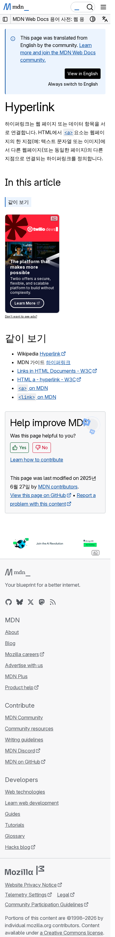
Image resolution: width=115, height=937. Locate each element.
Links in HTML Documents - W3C (54, 371)
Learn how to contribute (36, 460)
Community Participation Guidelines (44, 904)
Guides (12, 814)
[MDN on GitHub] (8, 602)
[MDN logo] (17, 572)
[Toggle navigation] (103, 7)
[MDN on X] (30, 602)
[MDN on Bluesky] (19, 602)
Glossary (15, 836)
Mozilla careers (22, 654)
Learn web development (32, 803)
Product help (19, 687)
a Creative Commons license (71, 933)
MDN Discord (20, 751)
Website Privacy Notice (31, 885)
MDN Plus (16, 676)
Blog (10, 643)
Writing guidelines (24, 740)
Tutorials (14, 825)
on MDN (33, 388)
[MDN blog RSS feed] (52, 602)
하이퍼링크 (58, 362)
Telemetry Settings (26, 895)
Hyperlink (50, 354)
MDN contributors (58, 487)
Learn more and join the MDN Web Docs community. (58, 52)
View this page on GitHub (38, 495)
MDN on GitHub (22, 762)
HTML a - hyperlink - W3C (46, 379)
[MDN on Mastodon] (41, 602)
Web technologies (25, 792)
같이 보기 (18, 202)
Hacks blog (17, 847)
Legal (63, 895)
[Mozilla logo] (24, 870)
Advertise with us (24, 665)
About (12, 632)
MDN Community (24, 717)
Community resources (29, 728)
